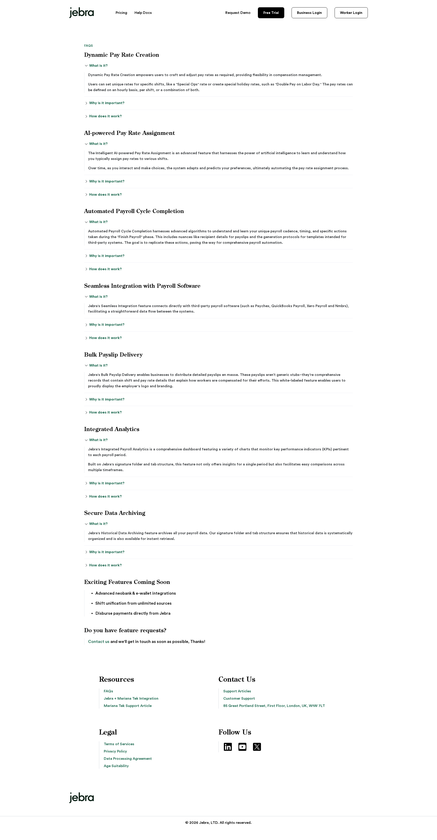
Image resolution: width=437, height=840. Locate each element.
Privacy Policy (115, 751)
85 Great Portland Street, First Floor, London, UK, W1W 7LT (274, 706)
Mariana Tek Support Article (128, 706)
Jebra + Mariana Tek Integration (131, 698)
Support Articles (237, 691)
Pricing (121, 13)
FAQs (108, 691)
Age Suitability (116, 766)
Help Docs (143, 13)
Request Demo (238, 13)
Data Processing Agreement (128, 758)
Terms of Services (119, 744)
